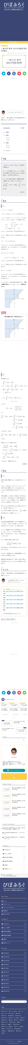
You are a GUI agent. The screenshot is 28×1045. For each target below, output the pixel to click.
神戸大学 (10, 1028)
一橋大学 (4, 619)
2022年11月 (14, 956)
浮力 (17, 1026)
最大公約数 (16, 1024)
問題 (7, 132)
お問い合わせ (6, 914)
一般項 (18, 1013)
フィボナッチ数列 (13, 1011)
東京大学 (5, 1026)
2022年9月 (14, 964)
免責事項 (5, 910)
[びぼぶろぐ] (14, 10)
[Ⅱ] (8, 139)
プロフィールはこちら (15, 770)
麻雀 (4, 1033)
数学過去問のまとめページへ (13, 613)
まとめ (8, 150)
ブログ (21, 1011)
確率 (4, 1028)
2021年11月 (14, 987)
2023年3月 (14, 953)
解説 (7, 143)
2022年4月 (14, 983)
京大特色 (19, 1015)
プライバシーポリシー (8, 907)
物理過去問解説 (14, 861)
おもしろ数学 (14, 853)
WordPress (14, 849)
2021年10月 (14, 991)
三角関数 (11, 1015)
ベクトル (5, 1013)
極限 (11, 1026)
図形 (23, 1017)
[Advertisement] (14, 26)
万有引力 (5, 1015)
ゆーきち (22, 832)
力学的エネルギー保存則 (14, 1017)
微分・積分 (5, 1022)
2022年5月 (14, 979)
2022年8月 (14, 968)
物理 (22, 1026)
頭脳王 (14, 865)
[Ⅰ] (8, 137)
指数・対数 (13, 1022)
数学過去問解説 (4, 45)
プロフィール (6, 904)
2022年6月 (14, 975)
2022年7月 (14, 972)
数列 (19, 1022)
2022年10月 (14, 960)
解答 (7, 135)
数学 (9, 619)
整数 (10, 1024)
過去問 (13, 619)
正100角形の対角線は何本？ (11, 832)
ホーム (5, 901)
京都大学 (5, 1017)
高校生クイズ (14, 868)
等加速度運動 (18, 1028)
